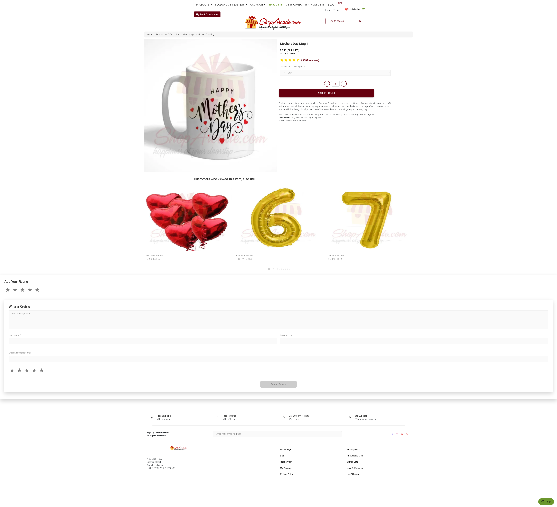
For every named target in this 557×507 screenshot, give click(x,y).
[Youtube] (402, 434)
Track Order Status (209, 14)
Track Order (286, 462)
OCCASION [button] (256, 4)
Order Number (286, 335)
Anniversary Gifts (355, 455)
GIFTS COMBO (294, 4)
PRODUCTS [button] (203, 4)
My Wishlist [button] (354, 9)
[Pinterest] (407, 434)
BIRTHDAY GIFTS (315, 4)
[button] (269, 269)
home (149, 34)
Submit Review (278, 384)
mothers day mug (206, 34)
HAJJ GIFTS (275, 4)
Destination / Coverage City (292, 66)
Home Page (285, 449)
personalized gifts (164, 34)
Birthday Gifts (353, 449)
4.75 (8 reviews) (310, 60)
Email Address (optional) (20, 353)
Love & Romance (355, 468)
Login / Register (333, 10)
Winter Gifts (352, 462)
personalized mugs (185, 34)
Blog (282, 455)
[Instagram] (397, 434)
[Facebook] (392, 434)
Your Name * (15, 335)
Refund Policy (286, 474)
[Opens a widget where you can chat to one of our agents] (546, 502)
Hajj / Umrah (353, 474)
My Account (285, 468)
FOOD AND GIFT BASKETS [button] (230, 4)
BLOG (331, 4)
